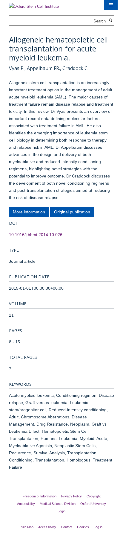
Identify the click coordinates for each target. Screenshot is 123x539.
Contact (66, 527)
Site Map (27, 527)
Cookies (83, 527)
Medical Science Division (58, 503)
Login (61, 511)
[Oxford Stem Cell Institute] (34, 4)
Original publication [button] (72, 211)
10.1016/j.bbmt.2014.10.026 (35, 234)
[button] (111, 5)
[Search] (110, 20)
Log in (98, 527)
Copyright (94, 496)
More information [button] (29, 211)
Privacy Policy (71, 496)
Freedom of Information (39, 496)
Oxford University (93, 503)
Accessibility (26, 503)
